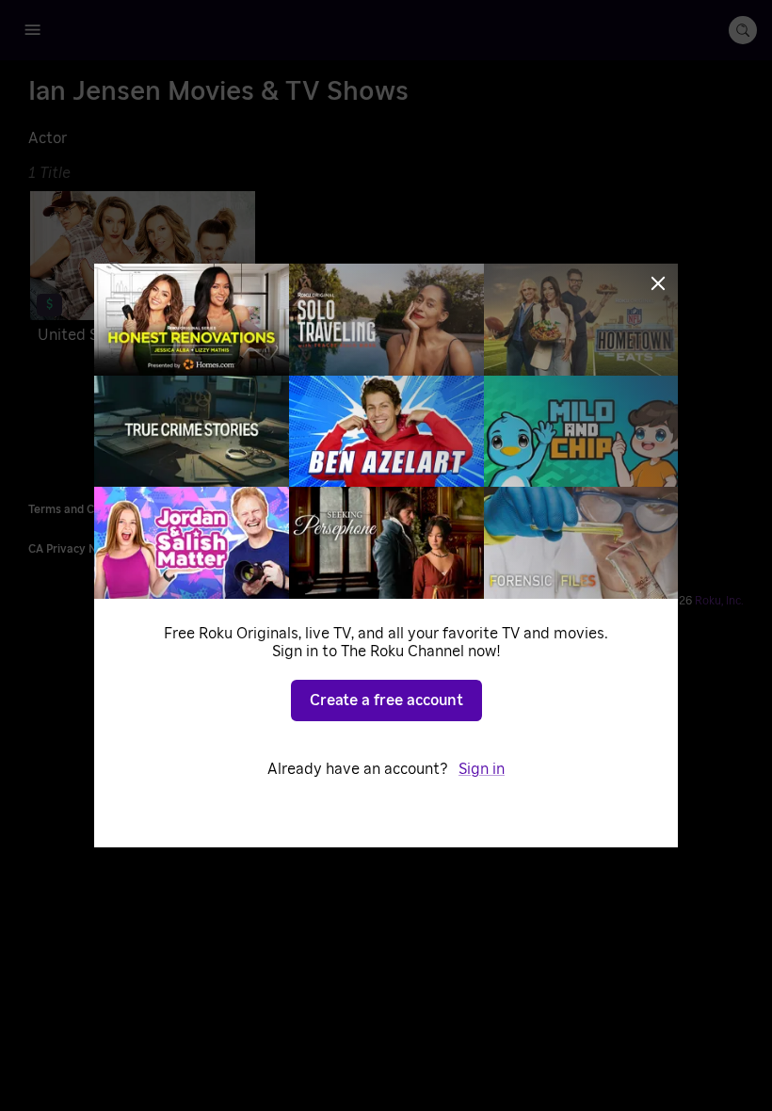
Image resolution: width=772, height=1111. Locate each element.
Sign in (481, 769)
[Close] (658, 283)
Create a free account (386, 700)
